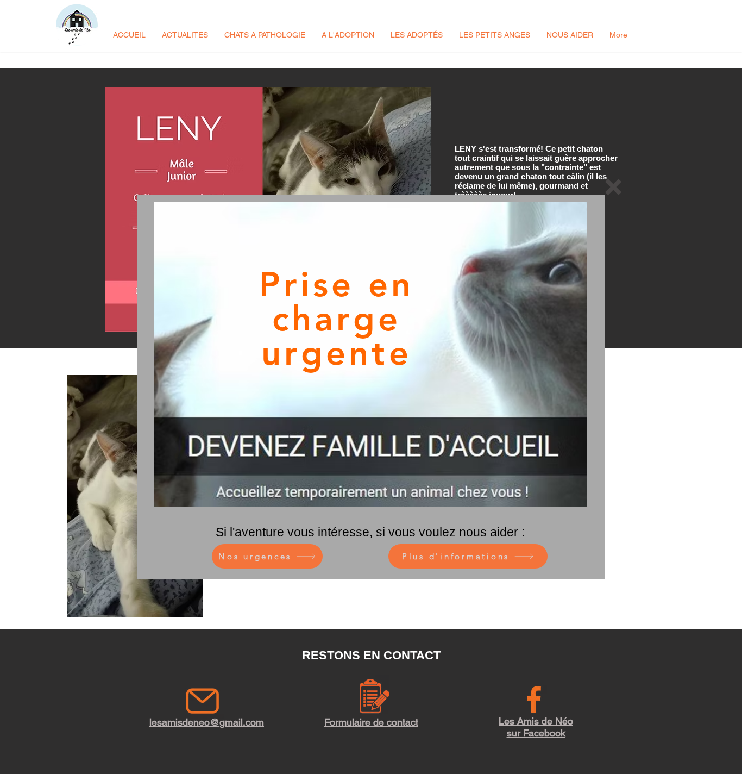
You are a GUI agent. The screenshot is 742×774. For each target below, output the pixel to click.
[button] (613, 187)
